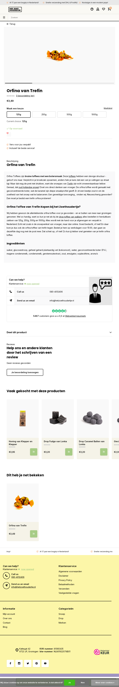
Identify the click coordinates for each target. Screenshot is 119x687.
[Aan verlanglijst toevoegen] (9, 134)
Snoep (62, 614)
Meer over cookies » (104, 682)
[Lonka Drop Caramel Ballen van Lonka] (93, 418)
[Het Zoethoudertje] (15, 9)
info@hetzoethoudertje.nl (62, 300)
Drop (61, 618)
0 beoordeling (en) (25, 95)
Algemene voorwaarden (70, 571)
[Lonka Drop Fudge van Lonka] (58, 418)
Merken (62, 622)
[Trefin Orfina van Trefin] (23, 502)
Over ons (7, 618)
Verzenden (64, 588)
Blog (5, 627)
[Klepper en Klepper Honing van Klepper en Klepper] (23, 418)
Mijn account (9, 614)
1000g (95, 114)
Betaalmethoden (66, 584)
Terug (12, 24)
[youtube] (45, 663)
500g (69, 114)
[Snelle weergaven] (33, 452)
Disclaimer (63, 576)
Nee (83, 682)
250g (44, 114)
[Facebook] (10, 663)
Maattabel (108, 108)
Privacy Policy (65, 580)
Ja (69, 682)
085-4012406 (56, 291)
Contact (6, 622)
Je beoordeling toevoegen (25, 372)
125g (18, 114)
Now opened (33, 283)
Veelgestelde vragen (69, 593)
